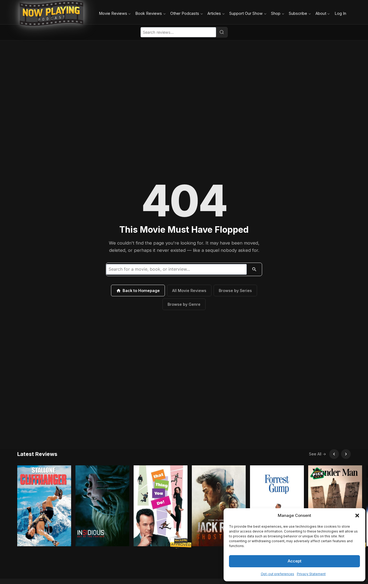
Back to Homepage (141, 290)
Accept (294, 561)
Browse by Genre (184, 304)
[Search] (221, 32)
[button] (357, 515)
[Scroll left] (334, 454)
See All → (317, 454)
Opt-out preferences (277, 574)
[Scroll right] (346, 454)
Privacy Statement (311, 574)
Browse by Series (235, 290)
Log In (340, 13)
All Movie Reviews (189, 290)
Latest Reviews (37, 454)
